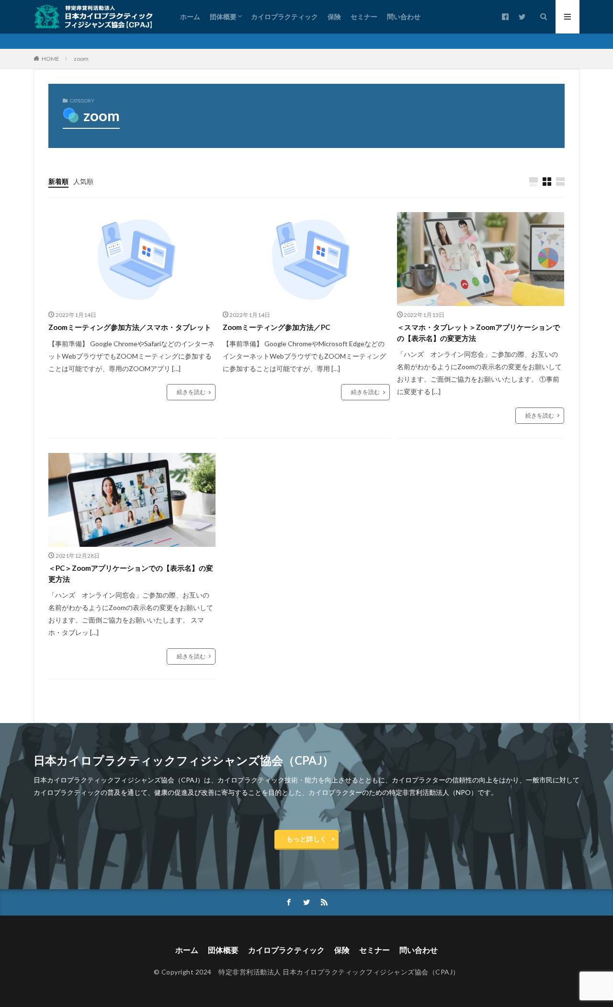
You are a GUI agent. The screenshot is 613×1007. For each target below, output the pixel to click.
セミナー (364, 16)
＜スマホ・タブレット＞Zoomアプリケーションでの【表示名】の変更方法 (478, 332)
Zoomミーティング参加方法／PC (276, 327)
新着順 (58, 181)
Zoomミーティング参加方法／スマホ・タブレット (129, 327)
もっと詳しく (306, 839)
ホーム (190, 16)
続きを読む (191, 392)
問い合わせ (403, 16)
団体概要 (223, 16)
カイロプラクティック (284, 16)
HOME (50, 58)
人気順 (83, 181)
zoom (81, 58)
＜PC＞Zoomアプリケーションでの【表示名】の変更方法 (130, 573)
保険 (334, 16)
